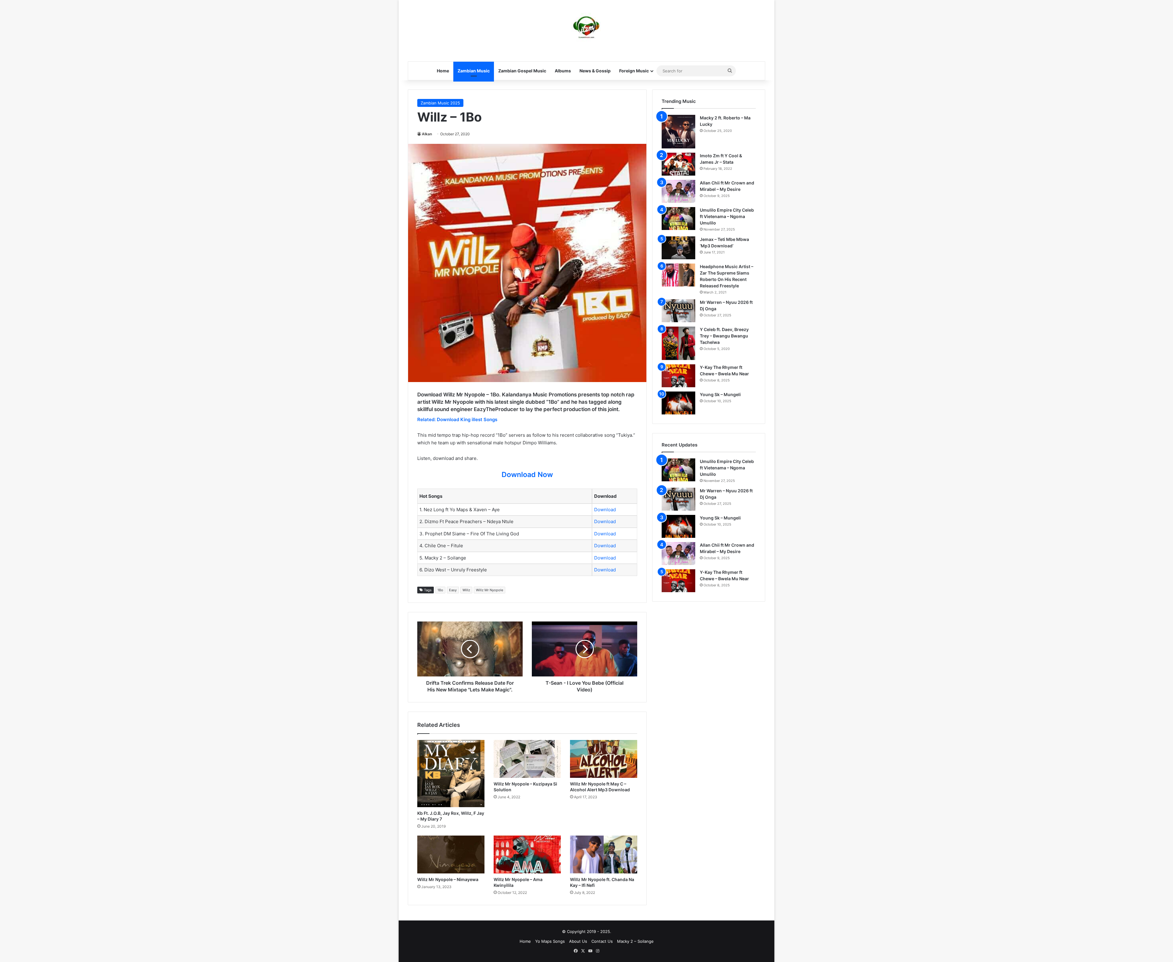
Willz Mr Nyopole (489, 590)
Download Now (527, 474)
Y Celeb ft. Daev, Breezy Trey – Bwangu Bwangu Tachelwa (724, 336)
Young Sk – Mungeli (720, 394)
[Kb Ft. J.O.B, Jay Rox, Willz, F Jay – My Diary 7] (450, 773)
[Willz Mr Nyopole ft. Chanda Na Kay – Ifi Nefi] (603, 854)
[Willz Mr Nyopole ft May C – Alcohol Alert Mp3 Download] (603, 759)
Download (605, 509)
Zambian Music (474, 70)
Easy (453, 590)
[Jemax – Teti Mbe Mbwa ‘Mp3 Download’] (678, 247)
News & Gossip (595, 70)
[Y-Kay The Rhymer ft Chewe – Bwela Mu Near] (678, 375)
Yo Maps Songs (550, 941)
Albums (563, 70)
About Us (578, 941)
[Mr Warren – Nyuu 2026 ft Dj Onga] (678, 310)
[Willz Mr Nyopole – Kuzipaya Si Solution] (527, 759)
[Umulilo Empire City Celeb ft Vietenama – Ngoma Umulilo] (678, 218)
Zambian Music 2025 (440, 102)
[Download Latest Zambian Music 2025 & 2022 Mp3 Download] (586, 27)
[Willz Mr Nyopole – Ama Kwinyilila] (527, 854)
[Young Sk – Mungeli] (678, 403)
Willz (466, 590)
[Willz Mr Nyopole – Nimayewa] (450, 854)
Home (443, 70)
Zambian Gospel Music (522, 70)
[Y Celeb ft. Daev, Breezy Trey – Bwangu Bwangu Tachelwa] (678, 343)
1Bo (440, 590)
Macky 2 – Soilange (635, 941)
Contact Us (602, 941)
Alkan (427, 134)
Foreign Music (634, 70)
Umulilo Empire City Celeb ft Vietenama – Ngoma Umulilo (727, 216)
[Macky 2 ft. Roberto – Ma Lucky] (678, 131)
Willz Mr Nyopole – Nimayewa (447, 879)
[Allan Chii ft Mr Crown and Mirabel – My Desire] (678, 191)
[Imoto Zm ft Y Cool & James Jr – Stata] (678, 164)
